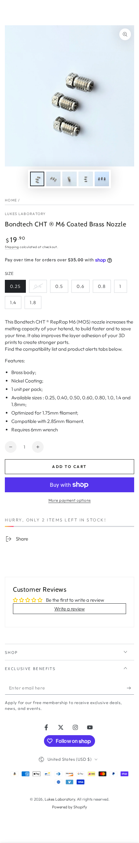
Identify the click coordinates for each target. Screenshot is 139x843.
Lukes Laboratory (25, 213)
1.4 (15, 304)
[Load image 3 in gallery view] (69, 179)
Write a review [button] (69, 609)
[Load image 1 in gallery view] (37, 179)
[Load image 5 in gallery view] (102, 179)
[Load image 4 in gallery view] (86, 179)
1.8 (35, 304)
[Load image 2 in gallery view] (53, 179)
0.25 (18, 288)
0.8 (104, 288)
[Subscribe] (130, 688)
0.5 (61, 288)
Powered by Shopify (69, 806)
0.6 (83, 288)
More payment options (69, 500)
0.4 (40, 288)
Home (11, 200)
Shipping (12, 247)
